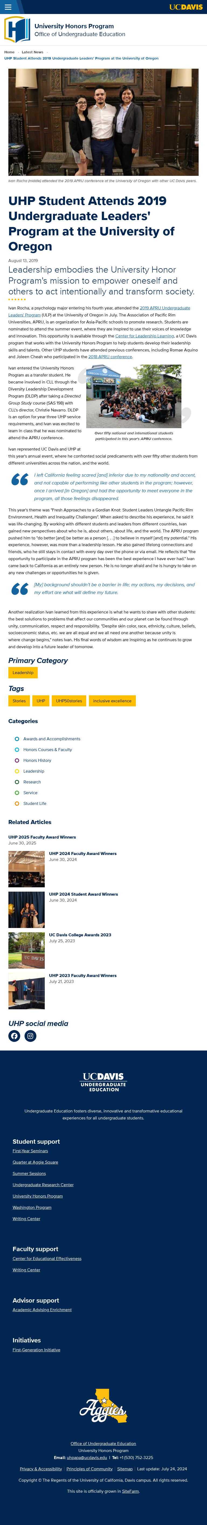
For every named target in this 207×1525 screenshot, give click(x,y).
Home (9, 52)
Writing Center (26, 1219)
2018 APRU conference (110, 357)
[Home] (17, 29)
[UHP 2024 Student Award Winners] (26, 909)
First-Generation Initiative (36, 1350)
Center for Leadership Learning (144, 336)
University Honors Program (74, 26)
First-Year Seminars (30, 1151)
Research (32, 782)
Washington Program (32, 1207)
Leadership (23, 672)
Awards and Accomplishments (51, 739)
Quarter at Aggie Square (35, 1162)
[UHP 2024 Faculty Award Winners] (26, 869)
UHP (41, 701)
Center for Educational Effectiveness (47, 1258)
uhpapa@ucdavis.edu (87, 1457)
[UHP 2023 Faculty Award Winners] (26, 990)
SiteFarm (130, 1491)
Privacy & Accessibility (41, 1469)
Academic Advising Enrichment (42, 1310)
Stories (19, 701)
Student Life (34, 803)
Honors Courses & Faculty (47, 749)
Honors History (37, 760)
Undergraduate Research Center (43, 1185)
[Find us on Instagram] (30, 1036)
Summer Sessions (29, 1173)
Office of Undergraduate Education (103, 1443)
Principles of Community (90, 1469)
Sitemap (125, 1469)
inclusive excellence (112, 701)
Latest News (32, 52)
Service (30, 793)
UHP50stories (69, 701)
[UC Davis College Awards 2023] (26, 950)
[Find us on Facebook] (14, 1036)
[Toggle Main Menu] (8, 7)
